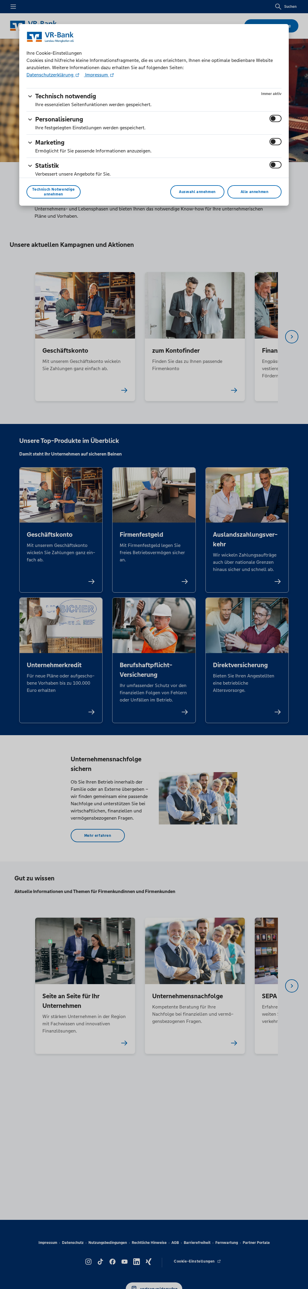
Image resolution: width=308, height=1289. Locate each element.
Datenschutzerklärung (50, 75)
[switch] (276, 118)
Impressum (96, 75)
